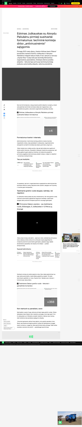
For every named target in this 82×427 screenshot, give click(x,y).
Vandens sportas (40, 3)
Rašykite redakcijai (8, 342)
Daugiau (52, 3)
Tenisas (34, 3)
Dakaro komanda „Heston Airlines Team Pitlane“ (8, 328)
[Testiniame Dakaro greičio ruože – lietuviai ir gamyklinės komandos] (30, 297)
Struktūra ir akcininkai (44, 342)
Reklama (14, 342)
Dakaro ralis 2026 (7, 321)
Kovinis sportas (47, 3)
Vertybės (25, 342)
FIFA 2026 (19, 3)
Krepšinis (14, 3)
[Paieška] (59, 3)
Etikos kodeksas (73, 342)
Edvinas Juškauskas (7, 323)
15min (7, 33)
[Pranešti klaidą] (4, 109)
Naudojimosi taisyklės (56, 342)
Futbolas (23, 3)
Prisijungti (68, 3)
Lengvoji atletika (29, 3)
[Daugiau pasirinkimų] (4, 118)
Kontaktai (29, 342)
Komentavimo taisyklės (65, 342)
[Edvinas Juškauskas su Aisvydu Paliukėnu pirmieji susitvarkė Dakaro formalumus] (30, 126)
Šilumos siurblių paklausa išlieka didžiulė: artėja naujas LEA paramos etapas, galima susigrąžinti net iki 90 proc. (71, 246)
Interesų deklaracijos (35, 342)
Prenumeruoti (75, 3)
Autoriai (50, 342)
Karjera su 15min (19, 342)
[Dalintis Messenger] (4, 115)
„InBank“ (5, 325)
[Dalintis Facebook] (4, 113)
